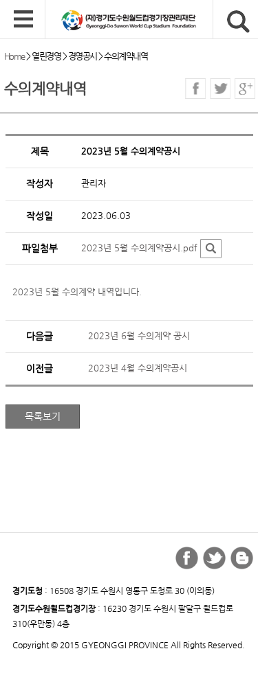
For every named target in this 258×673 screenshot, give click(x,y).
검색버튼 (238, 21)
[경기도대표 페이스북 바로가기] (186, 558)
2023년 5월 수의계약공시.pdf (139, 247)
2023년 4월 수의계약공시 (137, 368)
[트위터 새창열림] (220, 88)
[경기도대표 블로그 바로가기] (241, 558)
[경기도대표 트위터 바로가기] (214, 558)
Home (14, 56)
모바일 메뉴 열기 (23, 20)
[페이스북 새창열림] (195, 88)
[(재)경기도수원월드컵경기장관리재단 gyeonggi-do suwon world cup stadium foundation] (152, 20)
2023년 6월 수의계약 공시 (139, 335)
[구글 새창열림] (245, 88)
